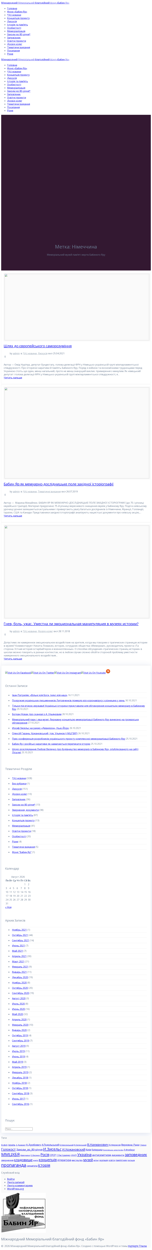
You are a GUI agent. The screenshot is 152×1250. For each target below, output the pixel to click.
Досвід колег (14, 44)
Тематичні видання (18, 47)
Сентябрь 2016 (20, 1104)
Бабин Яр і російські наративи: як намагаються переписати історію (51, 743)
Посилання (13, 50)
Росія (45, 1154)
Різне (10, 53)
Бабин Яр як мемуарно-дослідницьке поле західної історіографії (59, 483)
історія (44, 1165)
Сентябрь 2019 (20, 1040)
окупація (103, 1160)
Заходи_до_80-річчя (29, 1149)
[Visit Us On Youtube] (93, 672)
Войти (11, 1179)
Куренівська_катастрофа (113, 1150)
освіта (112, 1160)
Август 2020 (19, 998)
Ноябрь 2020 (19, 982)
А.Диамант (21, 1145)
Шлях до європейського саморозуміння (38, 345)
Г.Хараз (143, 1145)
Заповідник (14, 37)
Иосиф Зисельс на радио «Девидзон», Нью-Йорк (40, 728)
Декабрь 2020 (20, 977)
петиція (131, 1160)
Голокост (8, 1149)
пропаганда (13, 1165)
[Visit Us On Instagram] (67, 672)
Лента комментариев (20, 1185)
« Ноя (8, 907)
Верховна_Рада (130, 1144)
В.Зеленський (80, 1145)
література (64, 1160)
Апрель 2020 (19, 1019)
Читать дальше (13, 377)
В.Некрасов (115, 1144)
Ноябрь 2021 (19, 929)
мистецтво (77, 1160)
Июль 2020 (18, 1003)
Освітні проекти (16, 40)
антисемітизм (101, 1155)
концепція (48, 1159)
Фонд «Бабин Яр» (17, 11)
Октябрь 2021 (20, 935)
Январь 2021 (19, 972)
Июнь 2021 (18, 945)
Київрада (97, 1149)
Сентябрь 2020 (20, 993)
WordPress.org (15, 1188)
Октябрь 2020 (20, 988)
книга (35, 1160)
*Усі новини (14, 15)
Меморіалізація (16, 31)
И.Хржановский (73, 1149)
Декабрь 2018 (20, 1077)
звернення (7, 1160)
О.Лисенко (35, 1155)
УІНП (74, 1155)
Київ (88, 1149)
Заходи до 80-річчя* (18, 34)
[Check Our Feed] (108, 672)
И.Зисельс (52, 1149)
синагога (32, 1165)
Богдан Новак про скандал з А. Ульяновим (36, 714)
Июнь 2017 (18, 1098)
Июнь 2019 (18, 1056)
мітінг (96, 1160)
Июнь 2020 (18, 1009)
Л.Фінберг (129, 1149)
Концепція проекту (18, 18)
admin (16, 353)
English (4, 1145)
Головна (12, 8)
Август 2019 (19, 1046)
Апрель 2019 (19, 1067)
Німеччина (25, 1155)
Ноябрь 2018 (19, 1083)
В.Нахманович (98, 1145)
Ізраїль (11, 1144)
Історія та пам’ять (17, 24)
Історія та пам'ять (22, 815)
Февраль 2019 (20, 1072)
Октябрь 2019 (20, 1035)
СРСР (53, 1155)
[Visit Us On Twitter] (42, 672)
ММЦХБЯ (10, 1154)
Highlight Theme (137, 1246)
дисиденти (118, 1155)
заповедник (136, 1154)
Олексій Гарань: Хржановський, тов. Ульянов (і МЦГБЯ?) (44, 733)
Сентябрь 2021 (20, 940)
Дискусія (12, 21)
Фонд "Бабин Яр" (21, 852)
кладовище (23, 1159)
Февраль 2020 (20, 1024)
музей (88, 1159)
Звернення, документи (25, 810)
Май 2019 (17, 1061)
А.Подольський (50, 1144)
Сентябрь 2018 (20, 1093)
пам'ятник (121, 1160)
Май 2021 (17, 951)
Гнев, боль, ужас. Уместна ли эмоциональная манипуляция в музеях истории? (71, 623)
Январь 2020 (19, 1030)
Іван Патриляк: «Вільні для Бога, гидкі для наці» (39, 695)
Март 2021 (18, 961)
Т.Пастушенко (63, 1155)
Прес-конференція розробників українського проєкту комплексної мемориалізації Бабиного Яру (68, 738)
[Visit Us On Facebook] (18, 672)
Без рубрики (19, 783)
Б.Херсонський (67, 1145)
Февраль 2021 (20, 966)
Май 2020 (17, 1014)
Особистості (14, 28)
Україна (84, 1154)
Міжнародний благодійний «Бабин (35, 2)
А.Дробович (33, 1144)
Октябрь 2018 (20, 1088)
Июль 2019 (18, 1051)
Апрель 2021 (19, 956)
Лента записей (15, 1182)
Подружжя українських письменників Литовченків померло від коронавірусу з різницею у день (68, 700)
